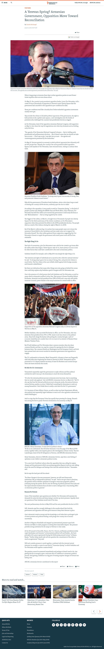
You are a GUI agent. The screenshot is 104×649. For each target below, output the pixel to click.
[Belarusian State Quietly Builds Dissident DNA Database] (65, 591)
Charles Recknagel (31, 24)
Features (28, 8)
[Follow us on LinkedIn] (76, 624)
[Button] (77, 32)
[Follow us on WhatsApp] (80, 624)
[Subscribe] (84, 624)
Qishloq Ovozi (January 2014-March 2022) (38, 636)
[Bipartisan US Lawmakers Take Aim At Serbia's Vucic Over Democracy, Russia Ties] (39, 591)
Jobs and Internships (7, 633)
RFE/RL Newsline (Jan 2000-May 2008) (38, 639)
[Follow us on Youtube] (53, 624)
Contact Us (5, 643)
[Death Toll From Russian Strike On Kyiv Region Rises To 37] (14, 591)
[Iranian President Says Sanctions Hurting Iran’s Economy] (90, 591)
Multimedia (30, 633)
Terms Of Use (5, 630)
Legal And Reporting (7, 636)
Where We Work (6, 627)
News (28, 624)
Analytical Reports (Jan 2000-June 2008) (38, 643)
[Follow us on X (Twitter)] (69, 624)
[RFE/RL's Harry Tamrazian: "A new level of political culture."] (52, 445)
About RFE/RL (6, 624)
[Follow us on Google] (65, 624)
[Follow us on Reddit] (57, 624)
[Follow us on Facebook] (72, 624)
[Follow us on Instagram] (61, 624)
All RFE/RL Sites (6, 639)
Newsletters (30, 630)
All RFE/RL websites (95, 2)
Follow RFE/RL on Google (81, 2)
